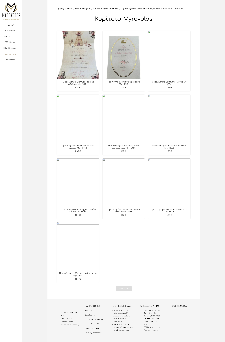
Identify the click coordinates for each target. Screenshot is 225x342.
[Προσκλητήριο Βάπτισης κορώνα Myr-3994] (124, 32)
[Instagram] (4, 75)
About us (88, 310)
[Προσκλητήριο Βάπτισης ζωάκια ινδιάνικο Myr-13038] (78, 32)
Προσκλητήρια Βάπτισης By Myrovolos (141, 9)
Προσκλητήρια (82, 9)
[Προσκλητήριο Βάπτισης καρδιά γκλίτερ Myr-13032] (78, 96)
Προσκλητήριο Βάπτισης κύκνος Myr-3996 (169, 83)
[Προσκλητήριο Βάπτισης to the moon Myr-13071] (78, 224)
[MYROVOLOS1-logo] (11, 11)
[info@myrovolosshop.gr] (58, 325)
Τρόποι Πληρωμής (92, 328)
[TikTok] (19, 75)
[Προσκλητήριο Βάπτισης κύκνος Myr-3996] (169, 32)
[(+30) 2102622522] (58, 318)
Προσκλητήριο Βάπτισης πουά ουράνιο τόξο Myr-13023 (123, 147)
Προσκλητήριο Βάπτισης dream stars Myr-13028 (169, 211)
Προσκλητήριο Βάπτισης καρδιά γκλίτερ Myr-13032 (78, 147)
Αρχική (60, 9)
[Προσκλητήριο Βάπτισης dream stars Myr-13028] (169, 160)
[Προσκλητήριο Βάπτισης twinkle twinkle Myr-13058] (124, 160)
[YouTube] (11, 75)
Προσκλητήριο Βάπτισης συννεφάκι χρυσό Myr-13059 (78, 211)
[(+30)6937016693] (58, 321)
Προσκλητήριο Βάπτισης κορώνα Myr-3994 (123, 83)
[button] (11, 68)
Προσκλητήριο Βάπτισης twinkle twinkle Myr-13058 (124, 211)
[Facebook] (7, 75)
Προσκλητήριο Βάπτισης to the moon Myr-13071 (78, 274)
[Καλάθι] (11, 82)
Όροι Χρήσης (90, 315)
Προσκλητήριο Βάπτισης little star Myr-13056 (169, 147)
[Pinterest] (15, 75)
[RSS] (189, 311)
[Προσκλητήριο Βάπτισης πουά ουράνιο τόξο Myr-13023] (124, 96)
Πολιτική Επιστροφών (93, 333)
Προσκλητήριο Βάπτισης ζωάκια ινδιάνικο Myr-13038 (78, 83)
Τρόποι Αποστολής (92, 324)
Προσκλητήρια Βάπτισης (105, 9)
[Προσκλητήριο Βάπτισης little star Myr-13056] (169, 96)
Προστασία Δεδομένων (94, 319)
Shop (69, 9)
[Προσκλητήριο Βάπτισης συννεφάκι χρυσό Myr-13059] (78, 160)
